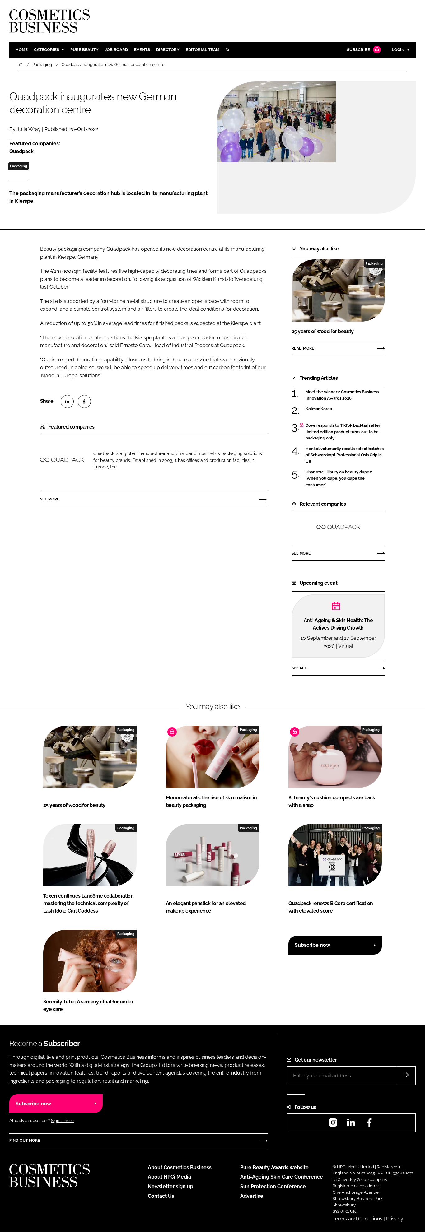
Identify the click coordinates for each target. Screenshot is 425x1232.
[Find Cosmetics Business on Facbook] (369, 1124)
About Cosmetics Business (180, 1167)
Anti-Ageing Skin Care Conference (281, 1177)
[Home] (21, 64)
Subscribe (358, 49)
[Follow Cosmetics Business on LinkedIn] (351, 1124)
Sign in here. (62, 1120)
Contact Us (161, 1196)
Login (398, 49)
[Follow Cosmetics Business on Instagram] (333, 1124)
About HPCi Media (169, 1177)
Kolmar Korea (319, 409)
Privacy (394, 1219)
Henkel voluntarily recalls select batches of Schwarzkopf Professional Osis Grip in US (345, 455)
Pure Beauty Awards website (274, 1167)
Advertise (251, 1196)
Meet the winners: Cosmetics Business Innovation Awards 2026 (342, 395)
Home (22, 49)
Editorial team (202, 49)
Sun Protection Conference (273, 1186)
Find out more (24, 1140)
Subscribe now (312, 945)
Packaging (18, 166)
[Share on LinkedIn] (67, 401)
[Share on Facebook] (84, 401)
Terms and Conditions (357, 1219)
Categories (46, 49)
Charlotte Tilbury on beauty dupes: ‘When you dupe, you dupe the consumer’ (339, 478)
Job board (116, 49)
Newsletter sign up (170, 1186)
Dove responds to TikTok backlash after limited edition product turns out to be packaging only (343, 431)
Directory (168, 49)
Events (142, 49)
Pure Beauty (84, 49)
